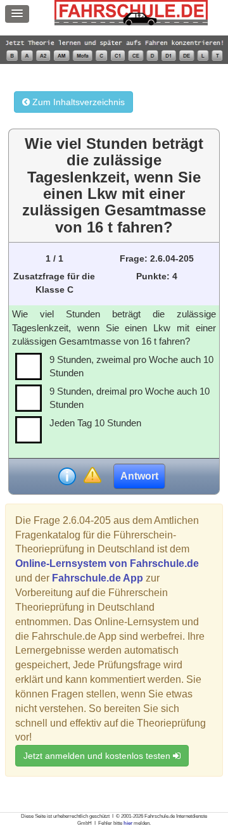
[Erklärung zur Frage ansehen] (67, 476)
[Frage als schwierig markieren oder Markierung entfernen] (92, 476)
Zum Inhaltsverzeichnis (77, 102)
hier (128, 823)
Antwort (139, 476)
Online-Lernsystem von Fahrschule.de (107, 563)
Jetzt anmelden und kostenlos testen (98, 756)
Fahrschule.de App (97, 578)
